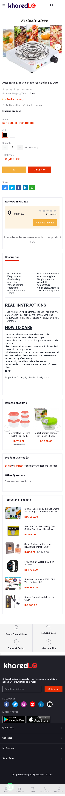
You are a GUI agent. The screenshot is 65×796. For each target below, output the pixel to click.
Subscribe (53, 689)
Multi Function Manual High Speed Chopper (46, 434)
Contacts (7, 738)
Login (8, 466)
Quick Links (8, 727)
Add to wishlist (13, 105)
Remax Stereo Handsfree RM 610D (39, 598)
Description (12, 257)
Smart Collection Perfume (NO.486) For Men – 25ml (37, 545)
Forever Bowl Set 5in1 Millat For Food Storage (19, 435)
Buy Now (40, 169)
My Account (8, 748)
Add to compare (34, 105)
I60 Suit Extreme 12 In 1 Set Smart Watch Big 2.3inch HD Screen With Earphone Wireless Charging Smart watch (42, 510)
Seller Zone (8, 758)
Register (18, 466)
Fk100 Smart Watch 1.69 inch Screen (39, 563)
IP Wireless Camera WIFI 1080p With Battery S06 (40, 580)
